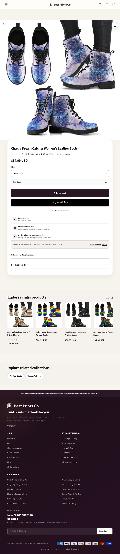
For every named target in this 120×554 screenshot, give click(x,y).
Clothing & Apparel (14, 448)
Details (104, 244)
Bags (9, 443)
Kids (9, 462)
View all (109, 298)
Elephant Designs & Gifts (17, 494)
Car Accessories (13, 457)
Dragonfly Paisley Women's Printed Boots (18, 333)
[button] (6, 4)
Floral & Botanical (14, 489)
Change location (95, 245)
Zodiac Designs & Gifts (71, 489)
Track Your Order (68, 443)
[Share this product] (115, 25)
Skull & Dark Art (68, 499)
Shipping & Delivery (69, 438)
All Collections (13, 467)
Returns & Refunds (68, 448)
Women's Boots (34, 376)
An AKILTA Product (47, 549)
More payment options (60, 210)
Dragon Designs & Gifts (71, 480)
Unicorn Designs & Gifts (16, 503)
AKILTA (76, 549)
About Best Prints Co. (69, 457)
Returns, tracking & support (23, 255)
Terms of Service (42, 543)
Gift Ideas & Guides (69, 462)
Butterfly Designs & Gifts (17, 480)
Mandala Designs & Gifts (71, 484)
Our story (12, 426)
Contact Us (65, 452)
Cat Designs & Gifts (14, 499)
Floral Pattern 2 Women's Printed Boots (75, 333)
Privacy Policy (30, 543)
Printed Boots (16, 376)
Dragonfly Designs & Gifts (17, 484)
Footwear (11, 438)
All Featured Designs (70, 503)
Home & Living (13, 452)
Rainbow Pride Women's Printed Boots (46, 333)
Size (13, 167)
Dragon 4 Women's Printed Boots (104, 333)
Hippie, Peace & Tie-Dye (71, 494)
